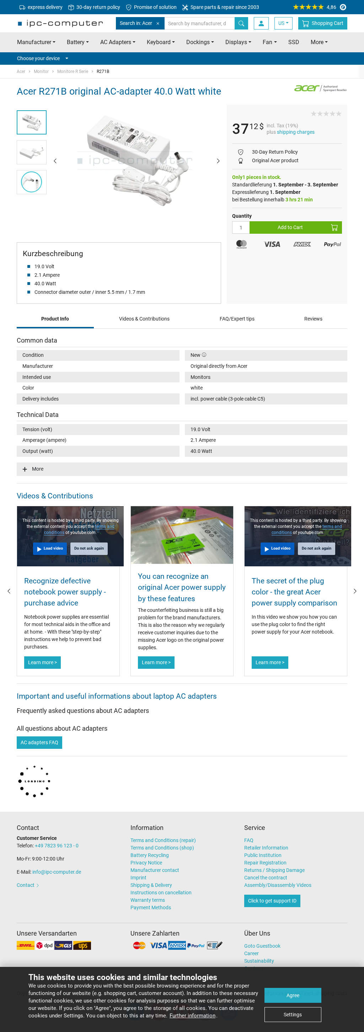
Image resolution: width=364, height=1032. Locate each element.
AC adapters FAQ (39, 742)
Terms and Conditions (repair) (163, 840)
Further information (192, 1015)
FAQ (248, 840)
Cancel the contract (265, 877)
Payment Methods (150, 907)
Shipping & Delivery (151, 885)
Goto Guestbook (262, 946)
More (37, 469)
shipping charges (296, 132)
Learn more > (42, 662)
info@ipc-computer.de (56, 872)
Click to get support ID (272, 901)
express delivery (45, 7)
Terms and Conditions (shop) (162, 848)
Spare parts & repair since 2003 (224, 7)
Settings (293, 1014)
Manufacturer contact (154, 870)
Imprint (138, 877)
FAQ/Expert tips (237, 319)
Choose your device (38, 58)
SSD (293, 42)
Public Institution (263, 855)
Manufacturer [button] (34, 42)
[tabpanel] (136, 161)
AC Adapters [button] (115, 42)
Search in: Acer (136, 23)
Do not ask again (89, 548)
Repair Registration (265, 863)
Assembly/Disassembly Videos (277, 885)
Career (251, 953)
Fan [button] (267, 42)
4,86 (331, 7)
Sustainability (259, 961)
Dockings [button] (198, 42)
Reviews (313, 319)
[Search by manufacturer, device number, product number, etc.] (241, 23)
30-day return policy (97, 7)
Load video (53, 548)
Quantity (242, 216)
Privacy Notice (146, 863)
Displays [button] (236, 42)
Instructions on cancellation (161, 892)
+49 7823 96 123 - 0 (57, 845)
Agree (293, 995)
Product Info (55, 319)
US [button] (281, 23)
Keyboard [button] (159, 42)
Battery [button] (76, 42)
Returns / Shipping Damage (274, 870)
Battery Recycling (149, 855)
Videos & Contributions (144, 319)
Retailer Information (266, 848)
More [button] (317, 42)
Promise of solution (155, 7)
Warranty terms (147, 900)
